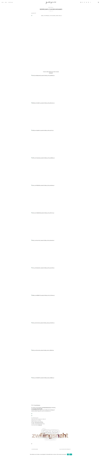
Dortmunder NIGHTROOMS (37, 408)
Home (3, 2)
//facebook (51, 72)
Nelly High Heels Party (47, 407)
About (6, 2)
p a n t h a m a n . (37, 405)
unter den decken (35, 449)
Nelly (33, 422)
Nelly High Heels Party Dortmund (65, 449)
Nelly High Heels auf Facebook (39, 422)
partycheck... (51, 7)
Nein (71, 454)
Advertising (10, 2)
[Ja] (100, 454)
